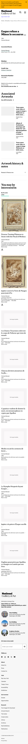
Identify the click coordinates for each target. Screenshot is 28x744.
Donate (3, 697)
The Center (4, 714)
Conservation (4, 717)
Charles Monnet (5, 50)
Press (2, 668)
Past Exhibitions (5, 726)
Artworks (7, 20)
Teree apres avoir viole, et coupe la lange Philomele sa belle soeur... (20, 146)
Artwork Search (5, 711)
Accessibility (4, 687)
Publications (4, 729)
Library (3, 720)
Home (2, 20)
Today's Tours (4, 684)
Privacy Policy (4, 740)
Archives (3, 723)
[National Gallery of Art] (14, 594)
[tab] (5, 194)
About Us (3, 665)
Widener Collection (6, 70)
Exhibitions (4, 690)
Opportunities (5, 700)
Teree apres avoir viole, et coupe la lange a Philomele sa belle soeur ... (21, 111)
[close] (26, 2)
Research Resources (7, 172)
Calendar (3, 681)
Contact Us (4, 671)
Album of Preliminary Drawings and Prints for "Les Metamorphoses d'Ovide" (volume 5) (21, 128)
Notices (3, 738)
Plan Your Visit (5, 678)
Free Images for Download (8, 708)
